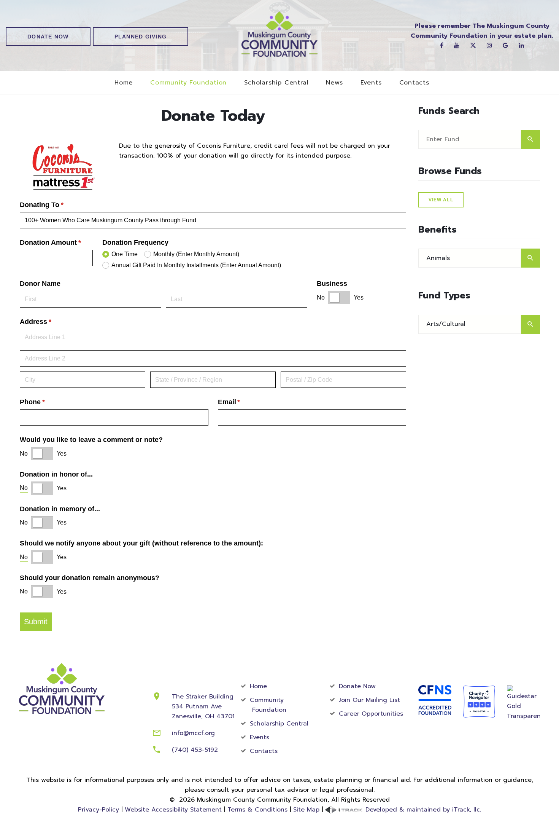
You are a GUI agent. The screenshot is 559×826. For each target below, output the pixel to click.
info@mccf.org (193, 733)
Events (371, 82)
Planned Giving (140, 36)
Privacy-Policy (98, 809)
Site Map (306, 809)
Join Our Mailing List (369, 700)
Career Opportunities (371, 713)
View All (441, 200)
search (530, 139)
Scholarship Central (276, 82)
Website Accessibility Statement (173, 809)
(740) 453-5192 (195, 749)
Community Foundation (188, 82)
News (334, 82)
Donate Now (48, 36)
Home (123, 82)
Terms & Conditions (257, 809)
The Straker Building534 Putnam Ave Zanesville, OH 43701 (203, 706)
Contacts (414, 82)
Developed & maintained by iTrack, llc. (422, 809)
